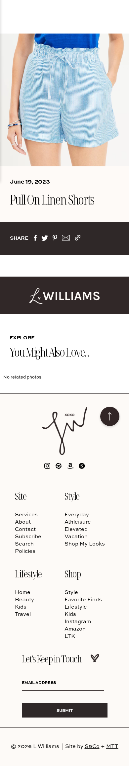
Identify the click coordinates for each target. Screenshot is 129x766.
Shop (72, 573)
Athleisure (77, 521)
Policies (25, 550)
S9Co (92, 746)
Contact (25, 529)
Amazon (75, 628)
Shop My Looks (84, 543)
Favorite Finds (83, 599)
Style (71, 495)
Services (26, 514)
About (23, 521)
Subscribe (28, 536)
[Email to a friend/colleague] (66, 239)
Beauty (24, 599)
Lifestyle (28, 573)
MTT (112, 746)
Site (20, 495)
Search (24, 543)
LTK (69, 635)
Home (22, 592)
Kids (20, 606)
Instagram (77, 621)
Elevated (76, 529)
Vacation (76, 536)
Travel (23, 614)
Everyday (76, 514)
